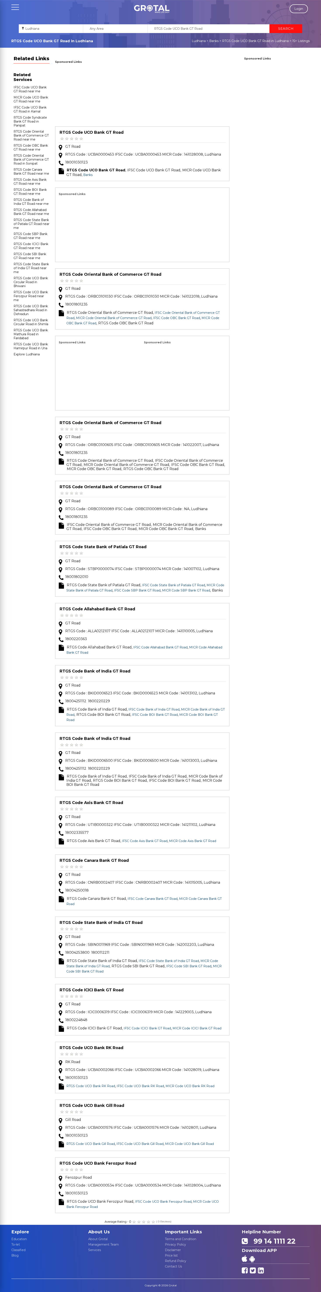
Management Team (103, 1244)
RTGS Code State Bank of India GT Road (101, 922)
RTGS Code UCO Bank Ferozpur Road (98, 1163)
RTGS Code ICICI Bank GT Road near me (31, 246)
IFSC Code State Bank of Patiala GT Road (173, 585)
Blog (15, 1255)
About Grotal (98, 1239)
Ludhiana (199, 41)
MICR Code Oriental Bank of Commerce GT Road (114, 318)
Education (19, 1239)
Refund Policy (175, 1261)
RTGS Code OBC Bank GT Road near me (31, 147)
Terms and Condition (180, 1239)
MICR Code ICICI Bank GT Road (197, 1028)
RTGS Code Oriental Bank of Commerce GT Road (110, 274)
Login (298, 9)
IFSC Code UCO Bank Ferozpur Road (163, 1202)
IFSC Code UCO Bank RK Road (140, 1086)
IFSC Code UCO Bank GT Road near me (30, 89)
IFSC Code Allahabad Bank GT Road (160, 647)
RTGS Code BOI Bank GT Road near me (30, 192)
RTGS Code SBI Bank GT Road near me (30, 256)
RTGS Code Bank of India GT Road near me (31, 202)
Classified (18, 1250)
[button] (152, 9)
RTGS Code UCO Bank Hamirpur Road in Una (31, 346)
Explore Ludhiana (27, 354)
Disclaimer (173, 1250)
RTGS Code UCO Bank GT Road (92, 132)
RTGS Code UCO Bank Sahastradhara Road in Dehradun (31, 310)
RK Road (72, 1062)
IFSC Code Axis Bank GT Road (144, 841)
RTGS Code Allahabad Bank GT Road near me (31, 212)
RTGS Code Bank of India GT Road (95, 671)
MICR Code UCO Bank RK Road (190, 1086)
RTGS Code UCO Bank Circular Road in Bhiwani (31, 282)
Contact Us (173, 1266)
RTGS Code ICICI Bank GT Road (92, 990)
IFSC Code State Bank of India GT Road (169, 961)
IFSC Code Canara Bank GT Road (153, 899)
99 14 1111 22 (272, 1241)
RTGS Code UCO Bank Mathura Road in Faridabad (31, 334)
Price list (171, 1255)
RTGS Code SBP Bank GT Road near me (30, 236)
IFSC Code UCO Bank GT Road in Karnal (30, 109)
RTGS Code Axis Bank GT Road (91, 802)
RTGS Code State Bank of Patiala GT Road (103, 546)
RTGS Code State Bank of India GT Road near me (31, 268)
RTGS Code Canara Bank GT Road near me (31, 172)
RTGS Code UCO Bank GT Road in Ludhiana (255, 41)
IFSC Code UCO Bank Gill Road (140, 1144)
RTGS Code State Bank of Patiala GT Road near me (31, 224)
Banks (214, 41)
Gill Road (73, 1120)
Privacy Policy (175, 1244)
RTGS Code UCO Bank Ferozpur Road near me (31, 296)
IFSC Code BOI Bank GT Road (155, 715)
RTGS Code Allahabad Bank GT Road (97, 609)
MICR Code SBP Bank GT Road (186, 590)
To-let (15, 1244)
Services (94, 1250)
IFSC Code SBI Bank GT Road (188, 966)
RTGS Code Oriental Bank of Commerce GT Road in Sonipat (31, 159)
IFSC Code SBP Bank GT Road (137, 590)
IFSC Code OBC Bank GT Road (176, 318)
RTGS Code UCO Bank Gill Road (92, 1105)
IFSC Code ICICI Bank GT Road (147, 1028)
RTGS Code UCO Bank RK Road (91, 1047)
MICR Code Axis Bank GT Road (192, 841)
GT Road (73, 146)
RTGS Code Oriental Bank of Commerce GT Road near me (31, 135)
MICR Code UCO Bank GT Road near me (31, 99)
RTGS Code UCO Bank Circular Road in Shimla (31, 322)
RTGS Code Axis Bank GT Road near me (30, 182)
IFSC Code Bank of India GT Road (153, 709)
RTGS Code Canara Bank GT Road (94, 860)
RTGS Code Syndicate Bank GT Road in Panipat (30, 121)
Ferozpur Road (78, 1177)
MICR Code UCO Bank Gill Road (189, 1144)
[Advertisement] (142, 95)
